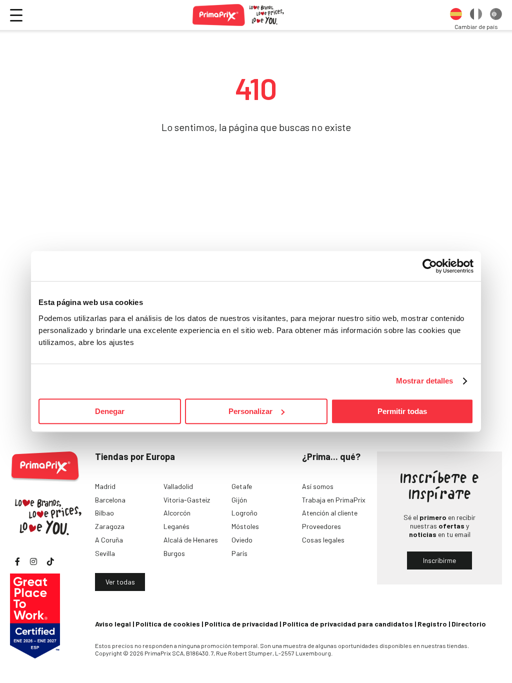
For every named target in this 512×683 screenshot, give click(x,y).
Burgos (174, 553)
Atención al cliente (330, 512)
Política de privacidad (241, 624)
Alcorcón (177, 512)
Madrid (105, 486)
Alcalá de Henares (191, 540)
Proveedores (321, 526)
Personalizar (250, 411)
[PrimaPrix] (238, 15)
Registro (432, 624)
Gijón (239, 500)
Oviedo (242, 540)
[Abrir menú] (16, 15)
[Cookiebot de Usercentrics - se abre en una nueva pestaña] (430, 266)
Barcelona (110, 500)
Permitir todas (402, 411)
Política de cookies (168, 624)
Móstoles (245, 526)
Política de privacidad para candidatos (347, 624)
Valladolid (178, 486)
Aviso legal (113, 624)
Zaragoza (109, 526)
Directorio (469, 624)
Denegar (109, 411)
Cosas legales (323, 540)
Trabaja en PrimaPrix (334, 500)
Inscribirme (439, 560)
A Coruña (109, 540)
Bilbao (104, 512)
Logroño (245, 512)
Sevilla (105, 553)
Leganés (177, 526)
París (240, 553)
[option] (456, 15)
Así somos (318, 486)
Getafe (242, 486)
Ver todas (120, 582)
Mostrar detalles (425, 380)
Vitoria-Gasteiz (187, 500)
